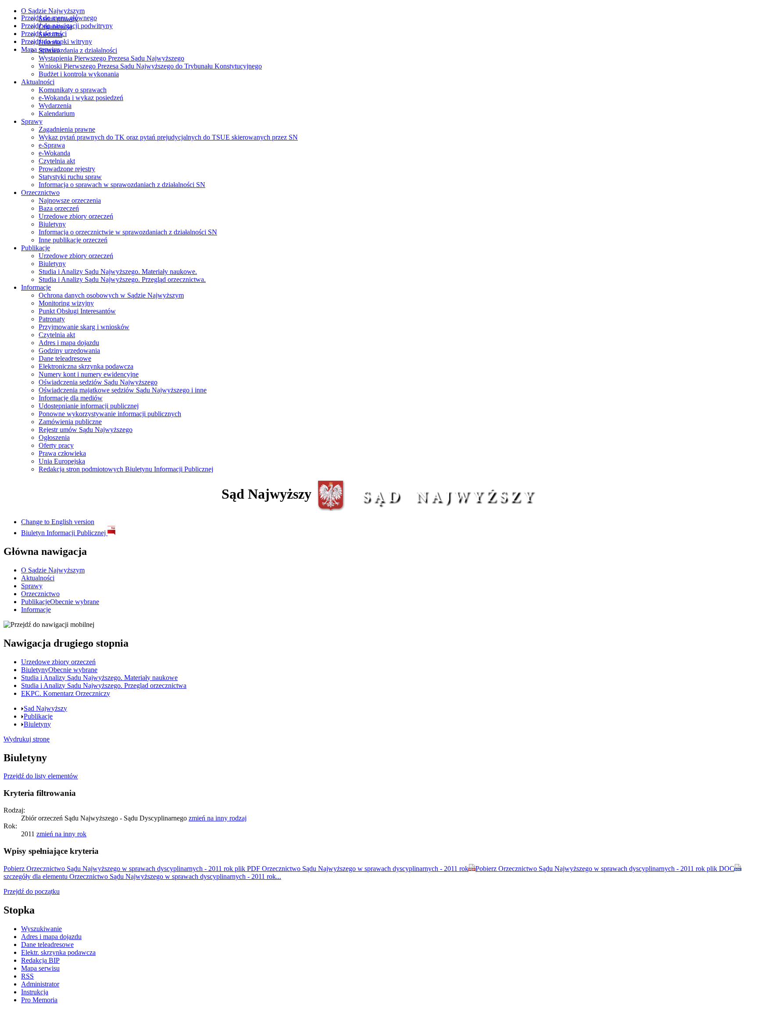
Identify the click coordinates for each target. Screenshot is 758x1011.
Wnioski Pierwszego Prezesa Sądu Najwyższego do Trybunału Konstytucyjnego (150, 66)
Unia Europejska (62, 461)
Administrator (40, 984)
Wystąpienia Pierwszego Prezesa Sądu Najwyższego (111, 58)
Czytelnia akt (57, 161)
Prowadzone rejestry (67, 169)
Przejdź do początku (32, 891)
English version (57, 521)
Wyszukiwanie (41, 928)
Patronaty (52, 319)
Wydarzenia (55, 105)
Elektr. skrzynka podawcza (58, 952)
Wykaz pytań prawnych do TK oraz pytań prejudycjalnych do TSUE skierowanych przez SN (168, 137)
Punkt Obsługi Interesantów (77, 311)
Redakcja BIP (40, 960)
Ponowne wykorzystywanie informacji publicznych (110, 413)
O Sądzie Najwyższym (53, 10)
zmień (218, 818)
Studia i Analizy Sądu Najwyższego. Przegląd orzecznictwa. (122, 279)
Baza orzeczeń (59, 208)
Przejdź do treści (44, 33)
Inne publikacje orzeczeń (73, 240)
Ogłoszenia (54, 437)
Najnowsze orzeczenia (70, 200)
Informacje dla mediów (71, 398)
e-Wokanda (54, 153)
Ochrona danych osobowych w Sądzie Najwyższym (111, 295)
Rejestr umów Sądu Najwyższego (85, 429)
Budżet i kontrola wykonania (79, 74)
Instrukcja (34, 992)
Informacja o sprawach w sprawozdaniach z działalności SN (122, 184)
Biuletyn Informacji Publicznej (64, 532)
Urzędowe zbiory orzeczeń (76, 216)
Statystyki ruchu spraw (70, 176)
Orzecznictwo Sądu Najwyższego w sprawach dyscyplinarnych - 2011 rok (236, 868)
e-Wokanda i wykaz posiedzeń (81, 97)
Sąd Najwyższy (45, 708)
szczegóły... (142, 876)
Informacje (36, 287)
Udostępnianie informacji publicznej (89, 406)
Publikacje (35, 248)
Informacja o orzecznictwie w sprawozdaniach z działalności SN (128, 232)
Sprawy (32, 121)
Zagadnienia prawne (67, 129)
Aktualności (37, 82)
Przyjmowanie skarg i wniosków (84, 327)
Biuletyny (52, 224)
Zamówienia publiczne (70, 421)
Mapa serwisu (40, 49)
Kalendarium (57, 113)
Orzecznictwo (40, 192)
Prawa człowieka (62, 453)
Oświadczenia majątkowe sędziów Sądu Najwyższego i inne (123, 390)
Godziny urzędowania (69, 350)
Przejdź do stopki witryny (56, 41)
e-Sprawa (52, 145)
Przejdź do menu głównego (59, 18)
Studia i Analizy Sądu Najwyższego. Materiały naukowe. (118, 271)
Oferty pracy (56, 445)
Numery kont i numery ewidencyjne (89, 374)
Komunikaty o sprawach (73, 90)
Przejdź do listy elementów (41, 776)
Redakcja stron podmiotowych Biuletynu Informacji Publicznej (126, 469)
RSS (27, 976)
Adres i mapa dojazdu (69, 342)
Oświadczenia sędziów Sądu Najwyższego (98, 382)
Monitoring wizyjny (66, 303)
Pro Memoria (39, 1000)
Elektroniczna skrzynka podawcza (86, 366)
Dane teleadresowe (65, 358)
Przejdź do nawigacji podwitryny (67, 25)
